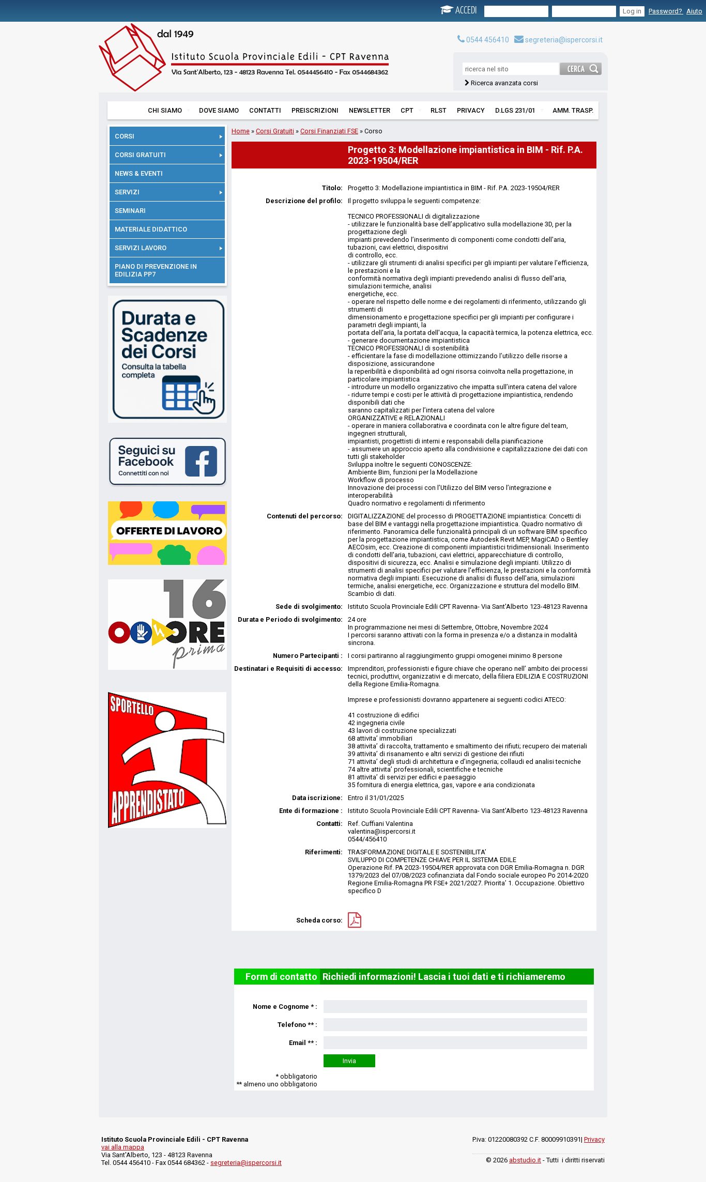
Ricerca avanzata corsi (504, 83)
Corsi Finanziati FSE (329, 131)
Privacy (594, 1139)
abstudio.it (525, 1160)
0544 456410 (487, 40)
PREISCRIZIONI (315, 110)
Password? (666, 11)
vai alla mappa (122, 1147)
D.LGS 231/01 (515, 110)
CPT (407, 110)
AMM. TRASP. (572, 110)
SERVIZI (127, 192)
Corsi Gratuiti (275, 131)
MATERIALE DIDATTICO (151, 229)
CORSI (124, 136)
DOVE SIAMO (219, 110)
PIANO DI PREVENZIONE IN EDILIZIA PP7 (156, 270)
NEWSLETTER (369, 110)
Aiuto (694, 11)
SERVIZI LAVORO (140, 248)
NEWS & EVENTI (139, 173)
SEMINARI (130, 210)
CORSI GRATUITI (140, 155)
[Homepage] (254, 59)
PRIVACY (471, 110)
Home (241, 131)
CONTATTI (265, 110)
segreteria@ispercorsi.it (563, 40)
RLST (439, 110)
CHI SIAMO (165, 110)
